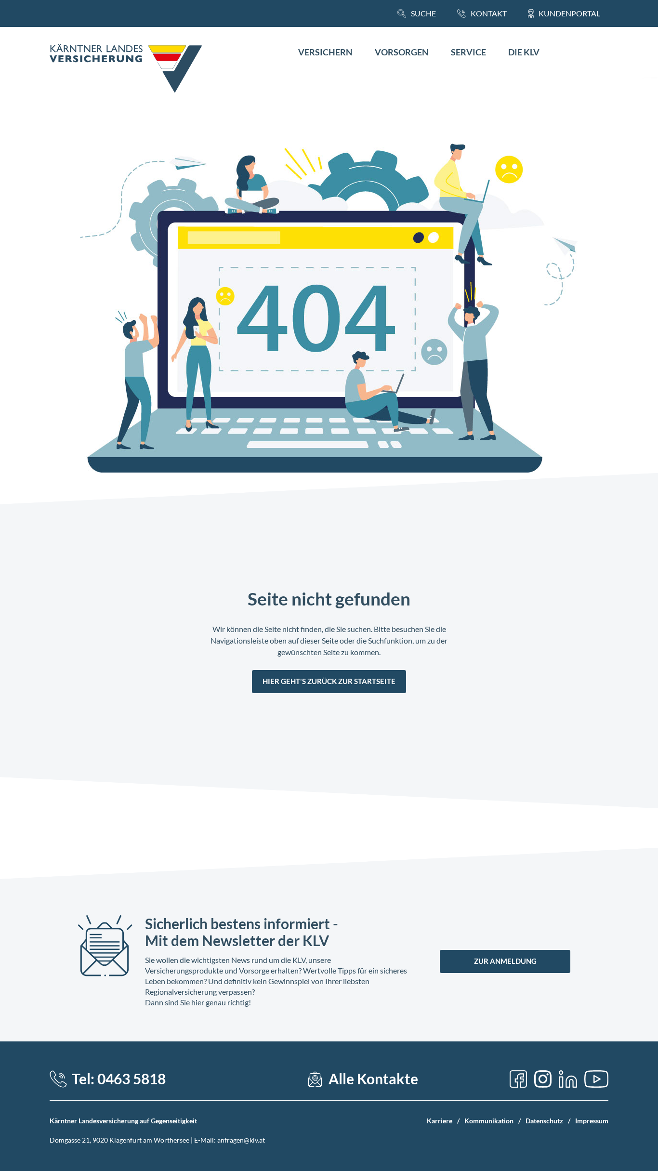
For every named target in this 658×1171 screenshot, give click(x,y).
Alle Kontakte (373, 1078)
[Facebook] (518, 1079)
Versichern (325, 52)
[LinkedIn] (568, 1079)
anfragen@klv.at (241, 1140)
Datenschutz (544, 1121)
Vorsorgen (402, 52)
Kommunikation (488, 1121)
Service (468, 52)
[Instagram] (543, 1079)
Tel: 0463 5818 (119, 1078)
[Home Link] (126, 69)
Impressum (591, 1121)
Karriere (439, 1121)
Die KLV (524, 52)
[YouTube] (596, 1079)
